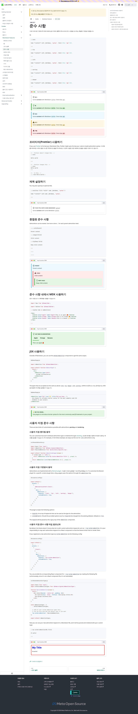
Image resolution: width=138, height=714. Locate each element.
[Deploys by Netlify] (74, 694)
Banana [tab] (50, 338)
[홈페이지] (31, 19)
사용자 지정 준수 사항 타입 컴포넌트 (119, 29)
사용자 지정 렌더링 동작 (116, 24)
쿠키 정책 (99, 687)
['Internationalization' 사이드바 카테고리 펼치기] (21, 95)
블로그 (25, 5)
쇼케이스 (31, 5)
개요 (19, 681)
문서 (15, 5)
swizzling (79, 436)
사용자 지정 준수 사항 (115, 22)
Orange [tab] (42, 338)
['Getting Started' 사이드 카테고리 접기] (21, 12)
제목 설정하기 (113, 13)
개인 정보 (99, 681)
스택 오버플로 (48, 681)
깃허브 (72, 687)
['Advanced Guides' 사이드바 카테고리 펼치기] (21, 101)
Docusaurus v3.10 (67, 1)
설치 (19, 684)
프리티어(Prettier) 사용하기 (116, 10)
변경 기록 (73, 684)
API (20, 5)
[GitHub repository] (119, 5)
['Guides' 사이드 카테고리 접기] (21, 26)
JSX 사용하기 (113, 19)
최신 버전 (41, 14)
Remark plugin (56, 471)
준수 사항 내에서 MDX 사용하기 (117, 17)
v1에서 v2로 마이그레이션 (25, 687)
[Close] (136, 1)
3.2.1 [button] (104, 5)
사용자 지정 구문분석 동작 (117, 27)
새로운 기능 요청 (49, 684)
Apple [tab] (36, 338)
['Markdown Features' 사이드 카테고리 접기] (21, 38)
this (62, 100)
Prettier (38, 146)
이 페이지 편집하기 (37, 661)
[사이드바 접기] (12, 673)
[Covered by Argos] (75, 696)
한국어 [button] (113, 5)
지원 (45, 689)
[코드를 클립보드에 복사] (104, 39)
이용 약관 (99, 684)
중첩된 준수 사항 (114, 15)
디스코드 (46, 687)
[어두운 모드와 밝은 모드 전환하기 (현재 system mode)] (122, 5)
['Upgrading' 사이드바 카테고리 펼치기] (21, 104)
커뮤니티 (38, 5)
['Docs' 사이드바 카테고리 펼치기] (21, 32)
